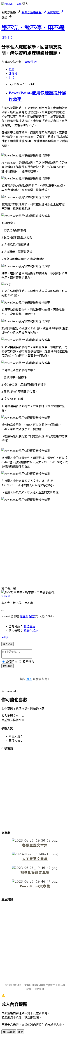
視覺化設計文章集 (35, 872)
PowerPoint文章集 (35, 886)
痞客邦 (24, 616)
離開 (20, 1032)
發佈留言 (7, 666)
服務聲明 (39, 989)
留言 (32, 616)
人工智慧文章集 (35, 859)
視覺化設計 (31, 630)
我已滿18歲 (9, 1032)
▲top (4, 637)
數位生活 (31, 61)
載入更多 (7, 644)
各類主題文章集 (35, 845)
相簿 (11, 69)
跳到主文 (7, 37)
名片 (11, 77)
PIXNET (17, 985)
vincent (5, 596)
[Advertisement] (35, 541)
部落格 (13, 73)
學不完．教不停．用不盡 (33, 28)
